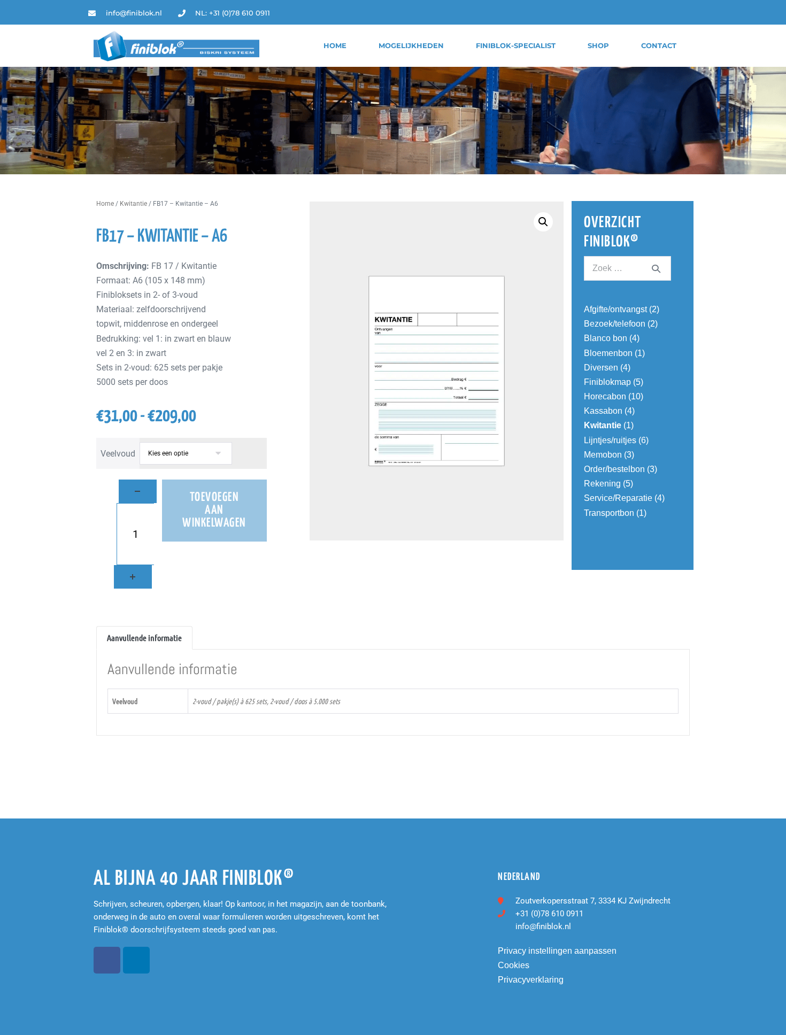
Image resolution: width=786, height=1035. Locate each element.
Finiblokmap (607, 382)
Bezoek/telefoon (614, 323)
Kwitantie (133, 203)
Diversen (601, 367)
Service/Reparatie (618, 498)
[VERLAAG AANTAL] (138, 491)
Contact (658, 46)
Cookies (513, 965)
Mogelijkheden (411, 46)
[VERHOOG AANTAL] (133, 577)
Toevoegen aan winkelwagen (214, 510)
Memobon (603, 454)
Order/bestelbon (614, 469)
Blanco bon (605, 338)
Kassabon (603, 410)
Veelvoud (118, 454)
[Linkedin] (690, 13)
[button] (543, 221)
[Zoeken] (656, 268)
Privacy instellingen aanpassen (557, 950)
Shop (598, 46)
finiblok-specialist (516, 46)
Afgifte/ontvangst (615, 309)
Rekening (602, 483)
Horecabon (605, 396)
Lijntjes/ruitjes (610, 440)
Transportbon (609, 513)
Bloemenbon (608, 353)
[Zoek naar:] (627, 268)
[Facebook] (107, 960)
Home (334, 46)
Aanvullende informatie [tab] (144, 637)
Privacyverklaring (531, 979)
